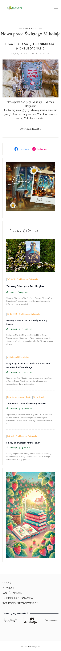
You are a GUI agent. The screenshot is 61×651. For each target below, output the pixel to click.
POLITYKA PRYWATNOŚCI (20, 603)
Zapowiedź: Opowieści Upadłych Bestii (26, 403)
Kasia (11, 292)
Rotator (28, 397)
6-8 (16, 54)
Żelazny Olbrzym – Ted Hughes (25, 286)
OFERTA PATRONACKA (18, 598)
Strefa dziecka (39, 397)
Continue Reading (30, 129)
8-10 (13, 279)
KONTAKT (9, 587)
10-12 (9, 314)
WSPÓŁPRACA (12, 593)
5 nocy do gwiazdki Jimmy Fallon (23, 442)
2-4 (8, 436)
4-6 (12, 54)
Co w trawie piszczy (15, 397)
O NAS (7, 582)
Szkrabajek (13, 329)
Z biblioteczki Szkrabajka (35, 54)
